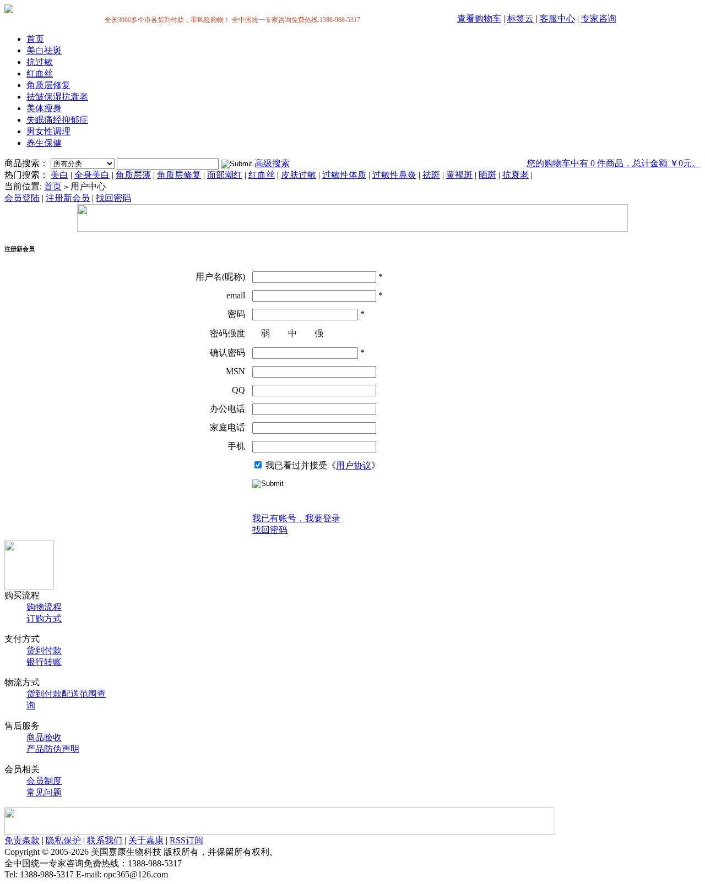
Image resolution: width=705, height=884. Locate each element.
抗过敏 (39, 62)
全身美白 (92, 174)
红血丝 (39, 73)
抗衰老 (515, 174)
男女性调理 (48, 131)
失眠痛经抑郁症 (57, 119)
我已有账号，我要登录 (296, 518)
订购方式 (44, 618)
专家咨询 (598, 18)
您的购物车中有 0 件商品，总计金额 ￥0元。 (614, 163)
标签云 (520, 18)
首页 (35, 38)
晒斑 (487, 174)
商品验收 (44, 737)
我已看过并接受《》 (321, 465)
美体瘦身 (44, 108)
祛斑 (431, 174)
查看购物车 (479, 18)
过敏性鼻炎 (394, 174)
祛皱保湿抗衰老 (57, 96)
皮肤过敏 (298, 174)
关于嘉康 (146, 840)
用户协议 (353, 465)
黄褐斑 (459, 174)
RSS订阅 (186, 840)
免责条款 (22, 840)
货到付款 (44, 650)
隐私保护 (63, 840)
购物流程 (44, 607)
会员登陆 (22, 198)
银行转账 (44, 662)
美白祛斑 (44, 50)
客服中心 (557, 18)
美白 (59, 174)
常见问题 (44, 792)
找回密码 (113, 198)
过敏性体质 (344, 174)
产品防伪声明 (52, 749)
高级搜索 (272, 163)
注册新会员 (68, 198)
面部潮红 (224, 174)
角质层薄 (133, 174)
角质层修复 (48, 85)
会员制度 (44, 780)
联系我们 (104, 840)
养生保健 (44, 143)
